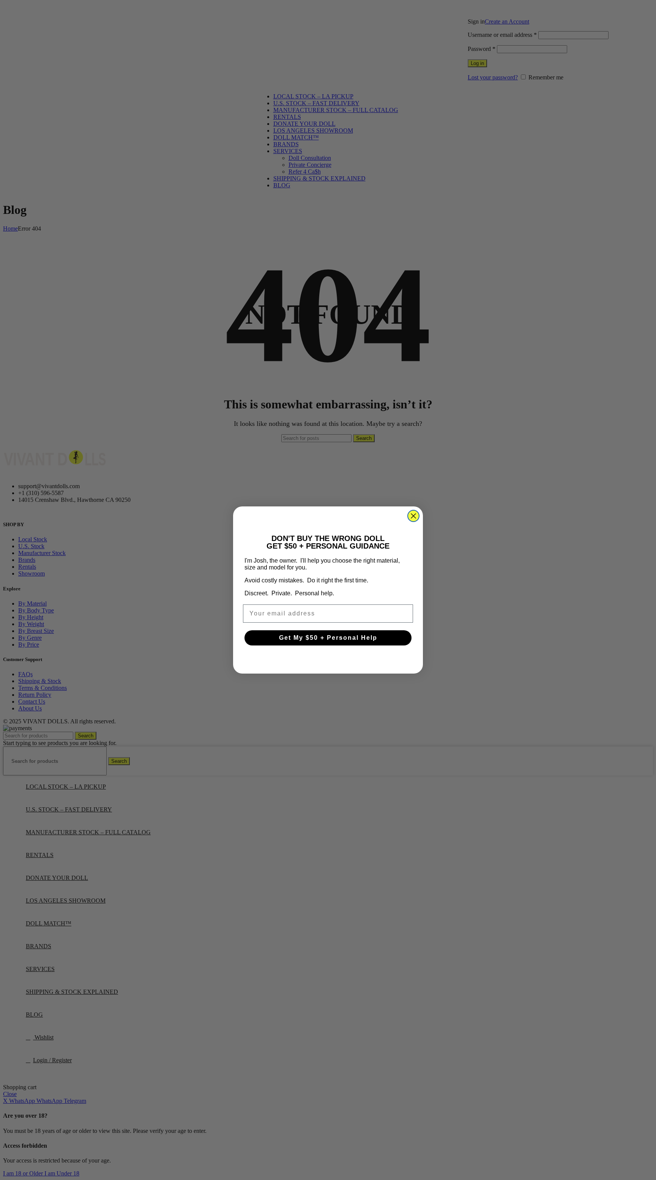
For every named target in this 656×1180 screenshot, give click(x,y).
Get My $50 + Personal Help (328, 637)
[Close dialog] (413, 516)
